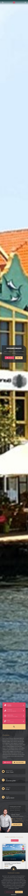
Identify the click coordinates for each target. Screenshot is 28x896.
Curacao (7, 859)
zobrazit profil (17, 824)
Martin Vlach (15, 815)
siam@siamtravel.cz (18, 821)
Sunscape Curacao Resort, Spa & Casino (13, 863)
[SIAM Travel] (14, 2)
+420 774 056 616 (17, 819)
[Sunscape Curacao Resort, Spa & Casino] (14, 852)
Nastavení (13, 894)
